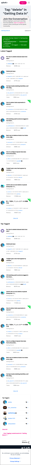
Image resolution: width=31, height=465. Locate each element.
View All (15, 218)
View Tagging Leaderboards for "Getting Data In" (14, 434)
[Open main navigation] (29, 2)
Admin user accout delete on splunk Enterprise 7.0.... (16, 185)
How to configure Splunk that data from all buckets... (16, 152)
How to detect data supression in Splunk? (15, 103)
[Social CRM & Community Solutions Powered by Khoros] (25, 442)
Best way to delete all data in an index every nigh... (17, 136)
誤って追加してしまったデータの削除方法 (17, 202)
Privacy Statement (15, 458)
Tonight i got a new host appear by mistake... (16, 169)
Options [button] (26, 30)
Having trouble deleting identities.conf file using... (17, 87)
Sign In (23, 2)
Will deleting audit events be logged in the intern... (17, 119)
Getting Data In (5, 30)
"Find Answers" (23, 41)
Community (7, 43)
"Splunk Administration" (10, 41)
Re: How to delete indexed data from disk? (16, 57)
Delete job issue (10, 71)
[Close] (28, 451)
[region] (15, 457)
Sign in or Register (19, 22)
